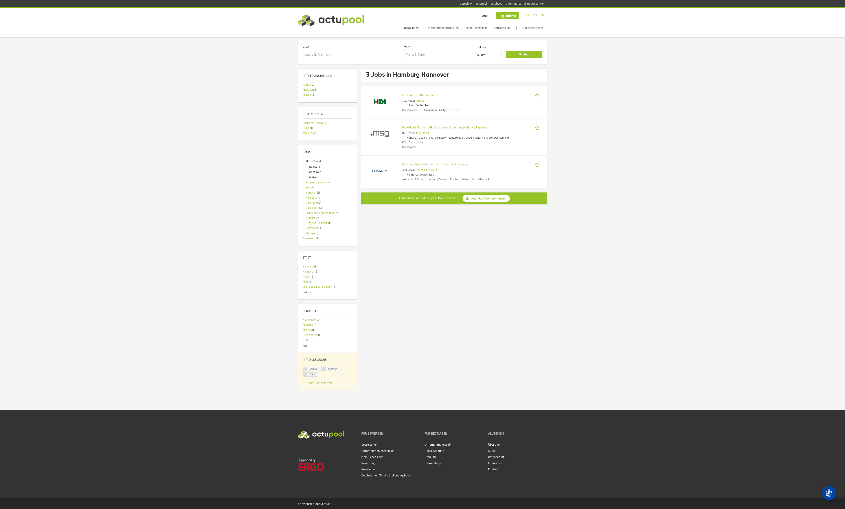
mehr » (307, 292)
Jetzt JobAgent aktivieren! (488, 198)
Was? (306, 47)
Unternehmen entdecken (442, 27)
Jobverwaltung (434, 450)
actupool (481, 3)
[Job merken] (538, 95)
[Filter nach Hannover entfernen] (307, 172)
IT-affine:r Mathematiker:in (420, 95)
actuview (466, 3)
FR (542, 14)
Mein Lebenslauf (476, 27)
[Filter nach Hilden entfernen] (307, 177)
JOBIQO (326, 503)
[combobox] (351, 54)
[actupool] (331, 20)
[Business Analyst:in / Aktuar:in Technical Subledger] (380, 170)
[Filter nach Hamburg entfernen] (307, 166)
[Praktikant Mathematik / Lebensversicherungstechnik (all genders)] (380, 133)
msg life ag (422, 133)
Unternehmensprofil (438, 444)
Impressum (495, 463)
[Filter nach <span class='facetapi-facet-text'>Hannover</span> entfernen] (324, 369)
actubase (496, 3)
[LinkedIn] (300, 448)
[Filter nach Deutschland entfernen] (304, 161)
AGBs (491, 450)
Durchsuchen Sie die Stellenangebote (385, 475)
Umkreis (481, 47)
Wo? (407, 47)
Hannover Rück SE (427, 170)
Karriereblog (502, 27)
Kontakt (493, 469)
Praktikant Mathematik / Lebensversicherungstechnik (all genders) (446, 127)
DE (527, 14)
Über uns (494, 444)
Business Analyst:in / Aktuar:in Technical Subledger (436, 164)
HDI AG (420, 100)
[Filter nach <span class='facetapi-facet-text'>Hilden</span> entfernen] (305, 374)
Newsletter (368, 469)
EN (535, 14)
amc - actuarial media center (525, 3)
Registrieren (508, 16)
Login (485, 15)
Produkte (431, 457)
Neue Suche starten (319, 382)
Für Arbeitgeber (533, 27)
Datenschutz (496, 457)
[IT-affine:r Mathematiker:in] (380, 101)
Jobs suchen (410, 27)
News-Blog (368, 463)
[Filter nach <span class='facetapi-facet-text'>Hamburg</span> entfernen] (305, 369)
